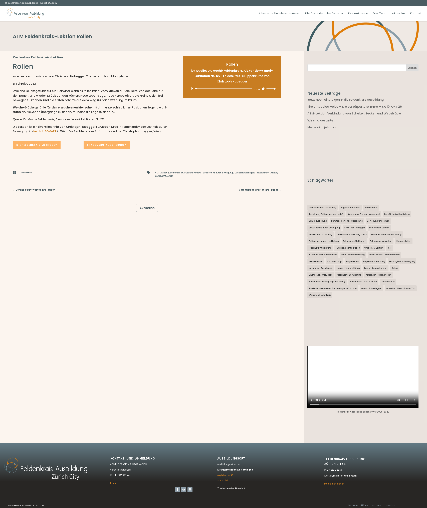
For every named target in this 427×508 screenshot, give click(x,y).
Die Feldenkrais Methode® (36, 145)
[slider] (270, 88)
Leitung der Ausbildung (320, 268)
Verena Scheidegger (371, 288)
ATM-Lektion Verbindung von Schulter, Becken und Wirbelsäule (354, 113)
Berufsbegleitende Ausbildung (347, 220)
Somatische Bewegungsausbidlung (327, 281)
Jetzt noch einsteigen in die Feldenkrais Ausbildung (345, 99)
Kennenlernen (316, 261)
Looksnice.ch (390, 505)
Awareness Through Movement (185, 172)
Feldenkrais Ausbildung (320, 234)
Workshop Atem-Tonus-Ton (400, 288)
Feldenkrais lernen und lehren (324, 241)
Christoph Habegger (245, 172)
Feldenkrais (356, 13)
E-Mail (113, 483)
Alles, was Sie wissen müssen (280, 13)
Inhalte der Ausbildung (353, 254)
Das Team (380, 13)
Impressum (376, 505)
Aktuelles (398, 13)
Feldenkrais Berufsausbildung (386, 234)
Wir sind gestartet (321, 120)
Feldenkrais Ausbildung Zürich (352, 234)
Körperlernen (352, 261)
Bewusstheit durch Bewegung (218, 172)
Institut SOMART (44, 131)
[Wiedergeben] (192, 88)
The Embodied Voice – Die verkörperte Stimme (333, 288)
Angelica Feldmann (350, 207)
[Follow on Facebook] (177, 489)
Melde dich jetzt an (321, 127)
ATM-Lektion (27, 172)
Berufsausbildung (318, 220)
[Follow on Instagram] (189, 489)
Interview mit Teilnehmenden (384, 254)
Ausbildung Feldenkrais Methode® (326, 214)
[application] (232, 88)
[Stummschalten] (263, 88)
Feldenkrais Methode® (354, 241)
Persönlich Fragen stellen (378, 274)
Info (390, 247)
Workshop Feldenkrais (320, 295)
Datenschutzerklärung (358, 505)
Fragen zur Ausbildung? (106, 145)
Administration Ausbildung (322, 207)
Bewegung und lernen (378, 220)
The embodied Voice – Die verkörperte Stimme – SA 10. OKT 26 (354, 106)
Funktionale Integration (348, 247)
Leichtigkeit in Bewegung (402, 261)
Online (394, 268)
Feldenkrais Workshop (381, 241)
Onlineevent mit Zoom (320, 274)
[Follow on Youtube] (183, 489)
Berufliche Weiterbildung (397, 214)
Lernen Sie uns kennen (375, 268)
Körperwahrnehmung (374, 261)
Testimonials (388, 281)
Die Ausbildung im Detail (322, 13)
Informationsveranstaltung (323, 254)
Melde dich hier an (334, 483)
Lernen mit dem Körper (348, 268)
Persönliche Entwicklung (349, 274)
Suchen (412, 67)
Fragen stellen (403, 241)
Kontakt (416, 13)
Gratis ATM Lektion (164, 175)
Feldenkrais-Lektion (267, 172)
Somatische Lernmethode (363, 281)
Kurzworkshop (334, 261)
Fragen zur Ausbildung (320, 247)
